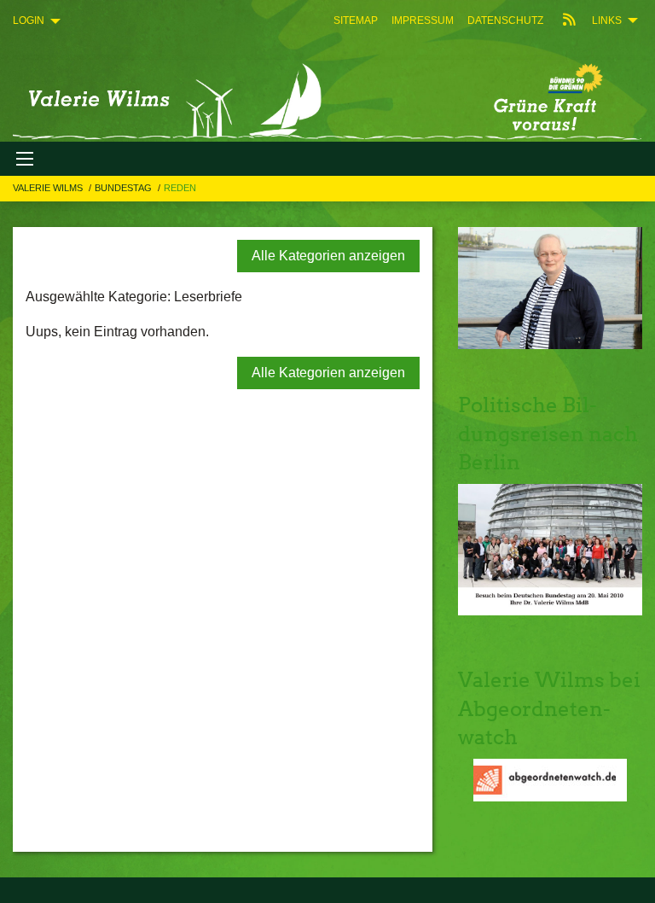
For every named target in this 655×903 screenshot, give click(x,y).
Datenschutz (505, 20)
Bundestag (124, 188)
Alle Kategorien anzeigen (328, 255)
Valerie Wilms (49, 188)
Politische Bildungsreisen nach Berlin (548, 434)
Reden (180, 188)
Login (28, 20)
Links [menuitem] (607, 20)
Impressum (422, 20)
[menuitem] (355, 20)
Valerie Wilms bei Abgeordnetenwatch (549, 708)
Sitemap (355, 20)
